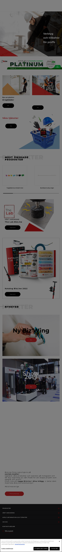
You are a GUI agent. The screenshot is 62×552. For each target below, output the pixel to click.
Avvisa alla (54, 548)
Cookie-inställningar (7, 548)
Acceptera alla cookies (41, 548)
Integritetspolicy (20, 544)
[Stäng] (59, 541)
